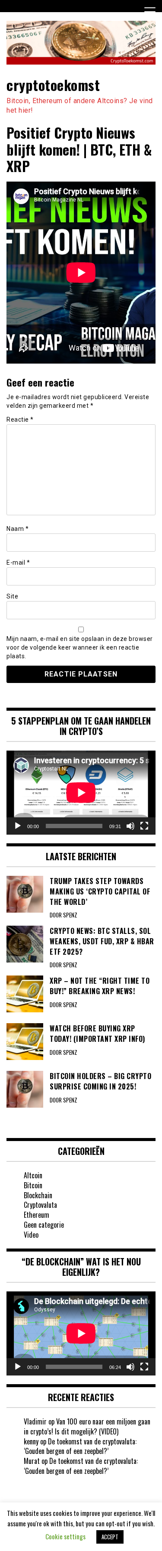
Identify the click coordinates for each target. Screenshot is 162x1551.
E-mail (18, 562)
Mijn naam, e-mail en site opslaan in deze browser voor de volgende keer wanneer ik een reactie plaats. (79, 647)
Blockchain (38, 1195)
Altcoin (33, 1175)
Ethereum (36, 1215)
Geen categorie (44, 1224)
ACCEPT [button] (110, 1536)
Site (12, 596)
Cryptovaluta (40, 1205)
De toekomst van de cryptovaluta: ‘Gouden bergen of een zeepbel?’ (80, 1446)
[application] (81, 793)
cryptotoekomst (53, 85)
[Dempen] (130, 826)
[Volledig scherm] (144, 826)
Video (31, 1234)
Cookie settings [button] (65, 1536)
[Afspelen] (17, 826)
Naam (17, 528)
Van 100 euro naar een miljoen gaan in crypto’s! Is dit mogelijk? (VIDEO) (87, 1426)
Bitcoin (33, 1185)
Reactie (20, 419)
